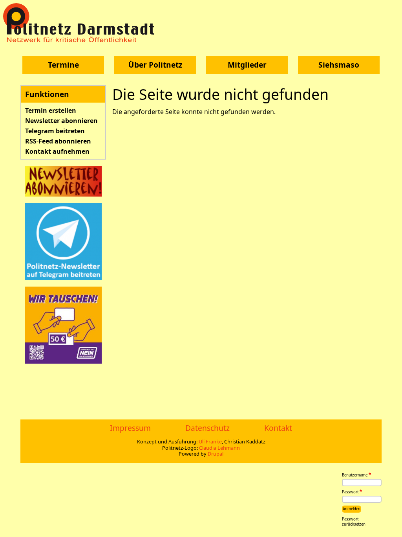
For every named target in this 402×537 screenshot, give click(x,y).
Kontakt (278, 428)
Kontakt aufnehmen (57, 151)
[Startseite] (81, 22)
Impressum (130, 428)
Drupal (215, 453)
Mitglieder (247, 64)
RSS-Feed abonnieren (58, 141)
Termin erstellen (50, 110)
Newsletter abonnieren (61, 120)
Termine (63, 64)
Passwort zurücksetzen (353, 522)
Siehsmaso (338, 64)
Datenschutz (207, 428)
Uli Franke (210, 441)
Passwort (350, 492)
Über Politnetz (155, 64)
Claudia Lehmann (219, 447)
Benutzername (354, 475)
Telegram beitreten (55, 131)
